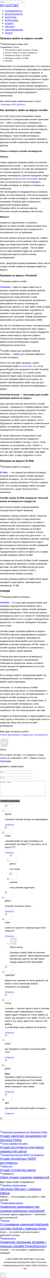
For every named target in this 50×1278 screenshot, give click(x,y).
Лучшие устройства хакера (18, 1170)
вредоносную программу (25, 178)
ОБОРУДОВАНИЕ (14, 29)
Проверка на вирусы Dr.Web (17, 58)
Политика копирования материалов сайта (24, 1260)
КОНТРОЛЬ (11, 17)
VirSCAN (8, 60)
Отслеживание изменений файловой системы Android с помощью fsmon (24, 1226)
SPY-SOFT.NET (9, 5)
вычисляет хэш (29, 365)
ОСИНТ (9, 32)
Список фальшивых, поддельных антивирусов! (24, 734)
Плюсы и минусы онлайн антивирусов (21, 52)
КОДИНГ (9, 23)
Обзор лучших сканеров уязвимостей (24, 1177)
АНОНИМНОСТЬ (13, 10)
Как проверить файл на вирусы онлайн (21, 50)
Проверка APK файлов (13, 104)
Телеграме (5, 761)
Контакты (42, 1265)
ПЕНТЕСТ (10, 26)
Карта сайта (31, 1265)
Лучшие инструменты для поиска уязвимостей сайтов (22, 1149)
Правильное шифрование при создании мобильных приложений (22, 1208)
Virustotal (5, 287)
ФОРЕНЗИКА (11, 20)
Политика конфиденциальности (24, 1263)
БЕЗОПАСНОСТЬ (14, 13)
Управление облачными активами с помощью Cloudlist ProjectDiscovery (23, 1244)
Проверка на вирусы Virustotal (17, 55)
